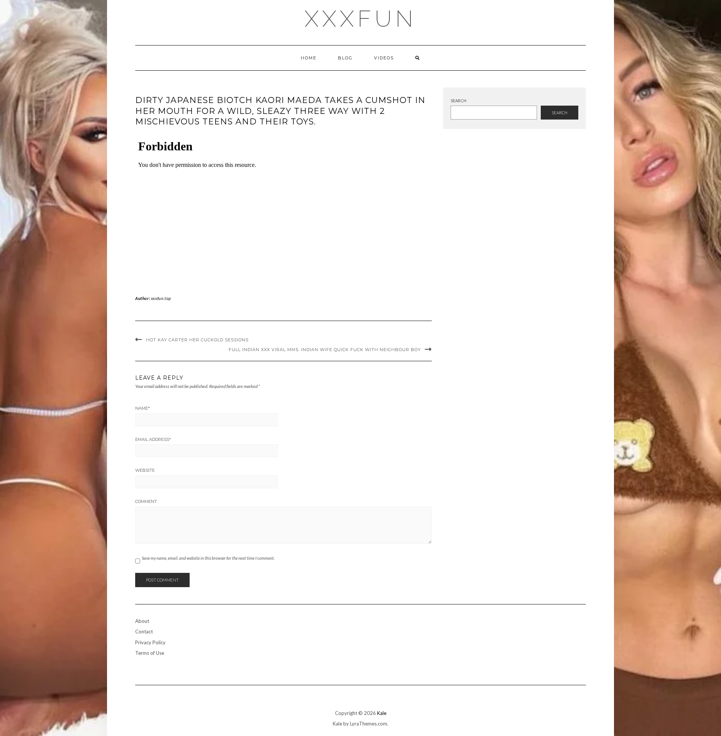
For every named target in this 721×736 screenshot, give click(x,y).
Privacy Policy (150, 642)
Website (145, 470)
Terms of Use (149, 653)
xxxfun (361, 19)
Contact (144, 631)
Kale (381, 713)
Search (458, 100)
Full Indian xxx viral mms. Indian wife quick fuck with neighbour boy (325, 349)
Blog (345, 58)
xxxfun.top (161, 298)
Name (142, 408)
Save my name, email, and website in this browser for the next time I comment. (208, 558)
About (142, 621)
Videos (384, 58)
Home (309, 58)
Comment (146, 501)
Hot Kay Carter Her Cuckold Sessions (197, 339)
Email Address (153, 439)
